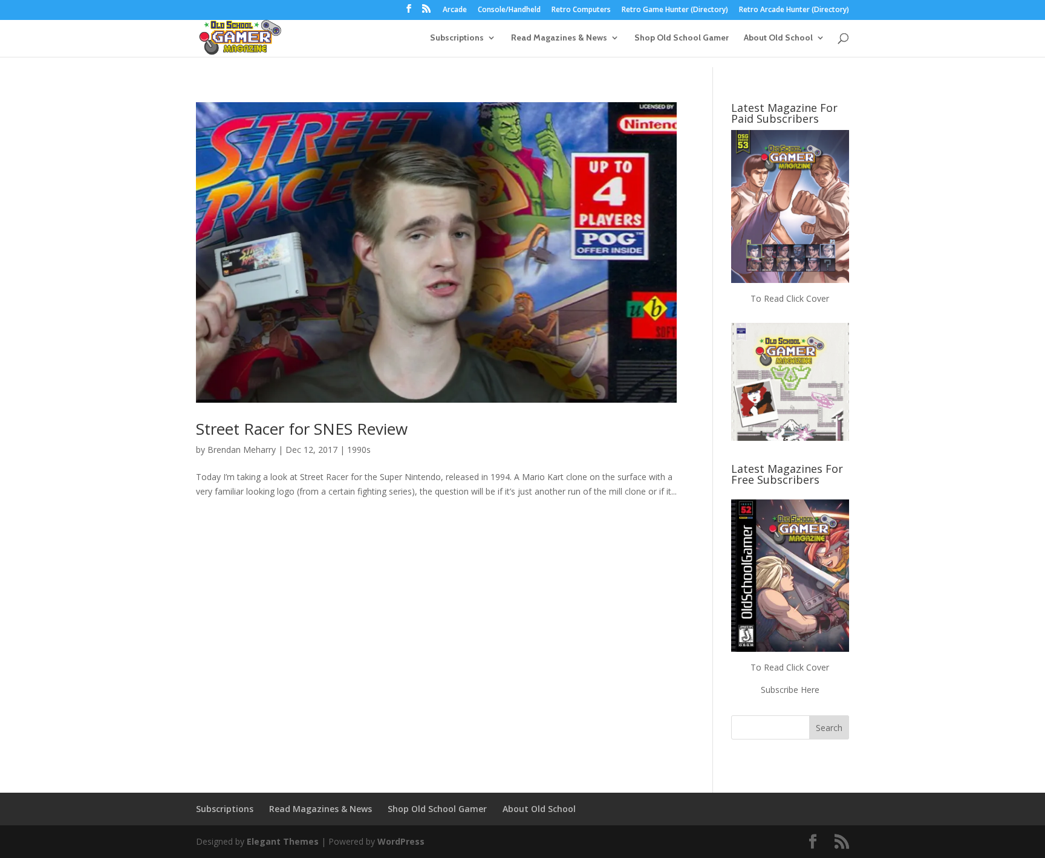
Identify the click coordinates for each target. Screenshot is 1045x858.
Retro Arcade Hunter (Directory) (794, 10)
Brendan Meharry (241, 449)
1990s (359, 449)
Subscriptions (457, 38)
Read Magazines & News (559, 38)
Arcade (455, 10)
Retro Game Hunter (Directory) (675, 10)
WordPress (401, 841)
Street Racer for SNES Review (302, 429)
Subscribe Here (790, 689)
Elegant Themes (283, 841)
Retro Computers (581, 10)
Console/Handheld (509, 10)
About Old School (778, 38)
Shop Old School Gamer (681, 38)
